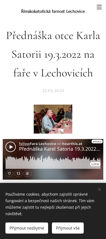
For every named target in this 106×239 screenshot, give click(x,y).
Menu (99, 6)
